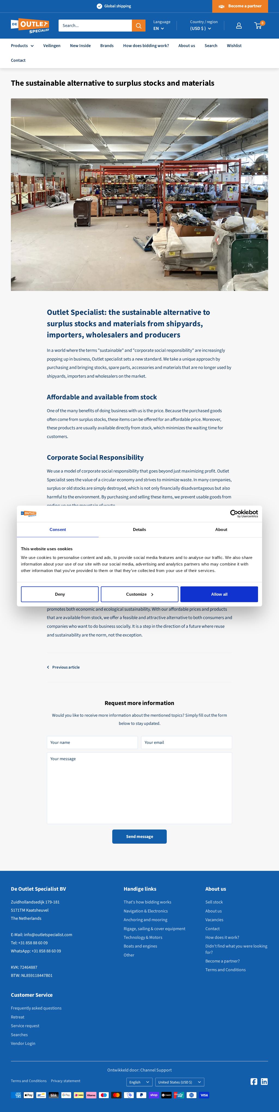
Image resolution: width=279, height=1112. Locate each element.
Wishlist (234, 46)
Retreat (17, 1017)
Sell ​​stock (214, 902)
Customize (136, 594)
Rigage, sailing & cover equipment (154, 929)
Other (129, 955)
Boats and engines (140, 946)
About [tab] (221, 529)
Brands (107, 46)
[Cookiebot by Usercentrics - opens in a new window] (234, 514)
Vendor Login (23, 1043)
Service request (25, 1026)
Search (211, 46)
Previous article (66, 667)
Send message (139, 837)
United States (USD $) (175, 1082)
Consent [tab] (58, 529)
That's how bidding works (147, 902)
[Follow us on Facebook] (254, 1081)
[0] (258, 25)
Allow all (219, 594)
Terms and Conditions (225, 970)
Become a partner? (222, 961)
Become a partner (245, 6)
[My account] (239, 26)
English (134, 1082)
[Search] (138, 26)
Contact (18, 60)
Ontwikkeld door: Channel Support (139, 1070)
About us (186, 46)
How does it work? (222, 937)
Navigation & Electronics (146, 911)
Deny (60, 594)
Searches (19, 1035)
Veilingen (51, 46)
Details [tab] (139, 529)
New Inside (80, 46)
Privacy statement (65, 1081)
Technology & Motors (143, 937)
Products (19, 46)
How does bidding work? (146, 46)
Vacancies (214, 920)
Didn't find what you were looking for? (236, 949)
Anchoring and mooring (145, 920)
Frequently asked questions (36, 1008)
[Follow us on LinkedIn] (264, 1081)
